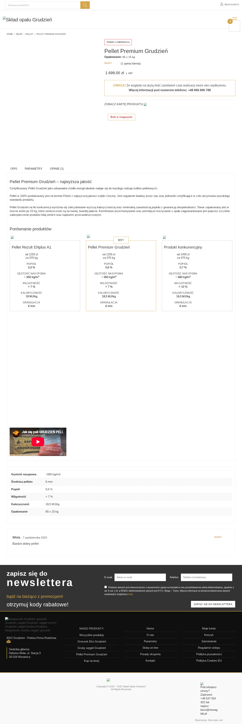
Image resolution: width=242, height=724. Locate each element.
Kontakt (150, 660)
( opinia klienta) (131, 63)
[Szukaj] (85, 5)
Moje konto (209, 628)
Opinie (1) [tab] (57, 168)
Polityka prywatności (209, 654)
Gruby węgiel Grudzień (92, 647)
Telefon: (174, 577)
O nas (150, 634)
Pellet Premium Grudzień (91, 654)
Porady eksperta (150, 654)
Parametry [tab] (33, 168)
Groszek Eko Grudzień (92, 641)
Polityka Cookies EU (209, 660)
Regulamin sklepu (209, 647)
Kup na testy (91, 660)
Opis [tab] (13, 168)
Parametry (150, 641)
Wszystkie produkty (91, 635)
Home (150, 628)
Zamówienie (209, 641)
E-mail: (108, 577)
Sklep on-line (150, 647)
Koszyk (209, 634)
